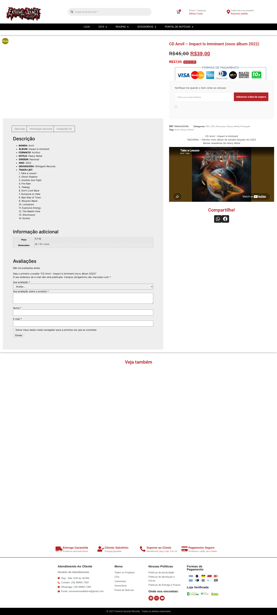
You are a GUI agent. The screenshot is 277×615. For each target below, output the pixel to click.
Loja (87, 26)
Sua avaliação (21, 282)
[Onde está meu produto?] (228, 12)
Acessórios (145, 26)
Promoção (245, 126)
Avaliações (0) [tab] (64, 128)
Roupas (121, 26)
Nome (17, 308)
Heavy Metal (233, 126)
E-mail (17, 319)
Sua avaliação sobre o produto (31, 291)
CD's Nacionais (218, 126)
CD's (207, 126)
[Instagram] (156, 598)
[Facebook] (150, 598)
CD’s (101, 26)
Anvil (177, 130)
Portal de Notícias (177, 26)
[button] (218, 219)
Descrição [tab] (20, 128)
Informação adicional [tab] (41, 128)
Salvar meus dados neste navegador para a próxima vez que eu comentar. (56, 330)
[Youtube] (162, 598)
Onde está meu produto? (242, 10)
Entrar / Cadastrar (197, 10)
